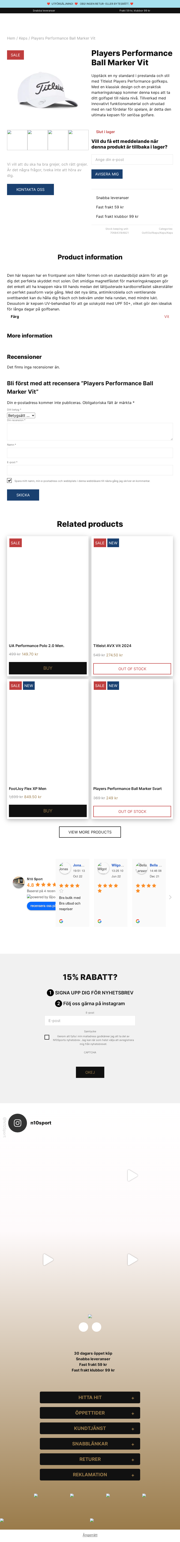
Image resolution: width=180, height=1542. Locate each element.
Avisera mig (107, 174)
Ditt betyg (14, 409)
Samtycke (90, 1031)
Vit (166, 316)
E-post (12, 462)
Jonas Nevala (84, 865)
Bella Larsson (161, 865)
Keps (23, 38)
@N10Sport (4, 1127)
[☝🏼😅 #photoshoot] (48, 1259)
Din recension (16, 420)
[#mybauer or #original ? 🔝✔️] (132, 1259)
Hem (11, 38)
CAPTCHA (90, 1052)
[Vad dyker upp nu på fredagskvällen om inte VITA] (132, 1175)
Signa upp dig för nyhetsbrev (94, 993)
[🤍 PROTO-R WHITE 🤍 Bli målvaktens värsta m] (48, 1175)
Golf (144, 232)
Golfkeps (153, 232)
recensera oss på (43, 905)
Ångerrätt (90, 1535)
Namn (11, 444)
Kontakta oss (30, 189)
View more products (90, 832)
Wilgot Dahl (121, 865)
